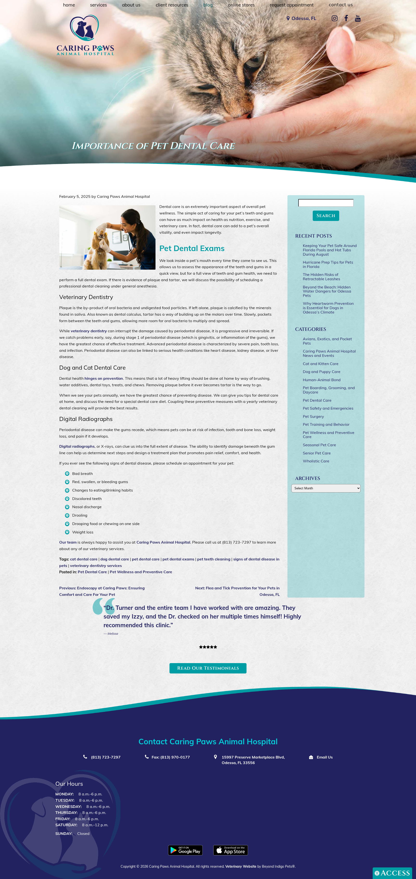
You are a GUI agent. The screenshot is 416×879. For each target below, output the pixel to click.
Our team (68, 542)
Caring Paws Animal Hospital (163, 542)
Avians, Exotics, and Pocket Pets (327, 341)
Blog (208, 5)
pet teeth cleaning (213, 559)
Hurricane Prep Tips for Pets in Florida (328, 264)
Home (69, 5)
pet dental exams (178, 559)
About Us (131, 5)
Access (395, 873)
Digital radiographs (77, 446)
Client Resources (172, 5)
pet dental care (146, 559)
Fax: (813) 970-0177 (171, 757)
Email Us (324, 757)
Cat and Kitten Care (320, 363)
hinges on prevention (103, 378)
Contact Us (341, 4)
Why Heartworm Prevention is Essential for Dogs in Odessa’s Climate (328, 307)
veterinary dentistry (89, 330)
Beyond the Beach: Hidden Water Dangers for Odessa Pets (327, 291)
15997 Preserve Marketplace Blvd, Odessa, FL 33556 (253, 760)
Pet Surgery (313, 416)
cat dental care (84, 559)
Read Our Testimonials (208, 668)
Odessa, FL (304, 18)
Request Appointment (292, 5)
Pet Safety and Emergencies (328, 408)
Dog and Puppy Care (321, 371)
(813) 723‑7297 (105, 757)
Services (98, 5)
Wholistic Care (316, 461)
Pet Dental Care (92, 571)
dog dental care (114, 559)
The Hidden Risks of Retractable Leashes (321, 276)
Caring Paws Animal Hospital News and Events (329, 353)
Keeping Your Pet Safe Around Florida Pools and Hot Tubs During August (330, 249)
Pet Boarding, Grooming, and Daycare (329, 389)
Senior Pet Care (317, 453)
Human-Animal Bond (322, 379)
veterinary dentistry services (96, 565)
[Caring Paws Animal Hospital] (85, 34)
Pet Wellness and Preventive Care (141, 571)
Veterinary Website (240, 866)
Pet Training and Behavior (326, 424)
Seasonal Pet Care (319, 444)
